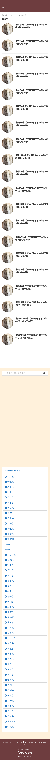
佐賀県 (10, 695)
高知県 (10, 685)
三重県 (10, 607)
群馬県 (10, 523)
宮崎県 (10, 716)
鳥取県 (10, 643)
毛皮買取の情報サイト (25, 749)
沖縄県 (10, 726)
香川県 (10, 674)
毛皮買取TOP (7, 742)
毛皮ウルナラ (25, 752)
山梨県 (10, 581)
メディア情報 (18, 742)
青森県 (10, 482)
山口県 (10, 664)
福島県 (10, 508)
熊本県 (10, 706)
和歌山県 (11, 638)
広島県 (10, 659)
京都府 (10, 617)
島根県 (10, 648)
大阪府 (10, 622)
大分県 (10, 711)
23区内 (7, 544)
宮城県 (10, 497)
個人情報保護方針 (30, 742)
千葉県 (10, 534)
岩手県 (10, 487)
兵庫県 (10, 627)
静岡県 (10, 596)
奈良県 (10, 633)
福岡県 (10, 690)
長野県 (10, 586)
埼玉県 (10, 528)
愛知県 (10, 601)
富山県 (10, 565)
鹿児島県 (11, 721)
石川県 (10, 570)
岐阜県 (10, 591)
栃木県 (10, 518)
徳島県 (10, 669)
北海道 (10, 476)
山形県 (10, 502)
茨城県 (10, 513)
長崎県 (10, 700)
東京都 (10, 539)
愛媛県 (10, 680)
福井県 (10, 575)
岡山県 (10, 654)
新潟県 (10, 560)
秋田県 (10, 492)
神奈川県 (11, 554)
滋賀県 (10, 612)
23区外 (7, 549)
